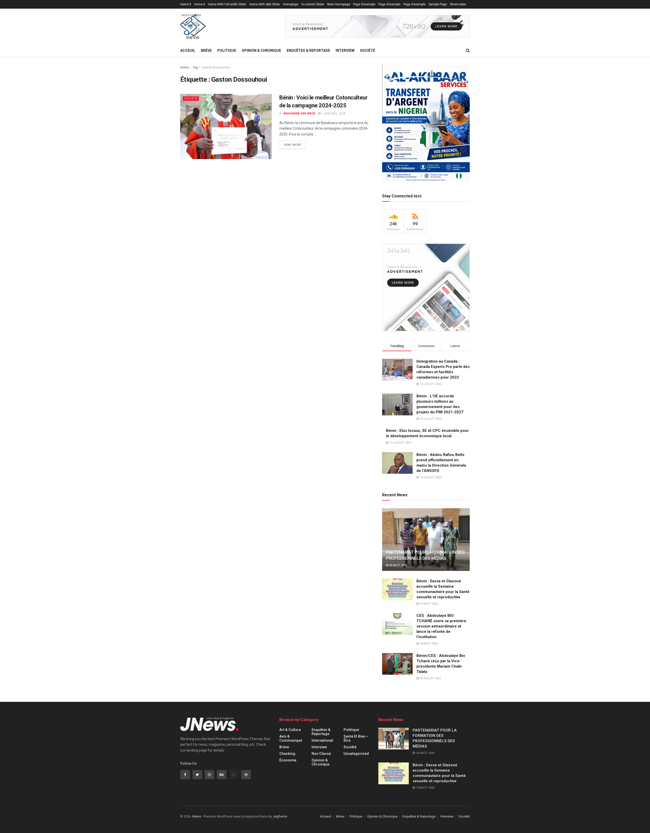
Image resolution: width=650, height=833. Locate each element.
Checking (287, 754)
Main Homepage (338, 4)
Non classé (321, 754)
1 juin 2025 (328, 113)
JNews (196, 816)
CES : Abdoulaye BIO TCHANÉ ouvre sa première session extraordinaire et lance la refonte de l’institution (441, 626)
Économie (287, 760)
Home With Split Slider (264, 4)
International (322, 740)
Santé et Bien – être (356, 738)
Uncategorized (356, 754)
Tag (195, 67)
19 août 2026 (428, 603)
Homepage (290, 4)
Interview (345, 50)
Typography (188, 13)
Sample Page (438, 4)
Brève (206, 50)
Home (184, 67)
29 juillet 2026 (430, 678)
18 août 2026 (428, 643)
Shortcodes (458, 4)
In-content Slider (312, 4)
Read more (292, 144)
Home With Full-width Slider (227, 4)
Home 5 (185, 4)
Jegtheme (280, 816)
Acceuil (187, 50)
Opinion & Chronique (261, 50)
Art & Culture (290, 730)
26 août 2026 (397, 565)
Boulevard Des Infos (299, 113)
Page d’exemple (364, 4)
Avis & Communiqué (290, 738)
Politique (226, 50)
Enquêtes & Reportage (308, 50)
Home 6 (199, 4)
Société (367, 50)
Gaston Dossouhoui (216, 67)
